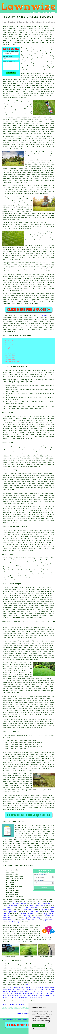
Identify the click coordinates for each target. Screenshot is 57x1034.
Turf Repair (32, 995)
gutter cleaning (33, 918)
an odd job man (26, 914)
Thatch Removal (37, 987)
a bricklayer (34, 912)
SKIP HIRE (6, 908)
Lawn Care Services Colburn (17, 866)
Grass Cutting (9, 1019)
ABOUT (39, 12)
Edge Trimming (24, 987)
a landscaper (14, 906)
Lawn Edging (45, 989)
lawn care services (9, 203)
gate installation (45, 904)
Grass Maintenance (36, 997)
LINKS (34, 12)
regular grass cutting (11, 841)
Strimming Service (16, 991)
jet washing (13, 912)
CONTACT (45, 12)
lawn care (31, 760)
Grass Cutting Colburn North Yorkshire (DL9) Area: (22, 26)
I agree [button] (35, 1025)
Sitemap (3, 1019)
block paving (14, 922)
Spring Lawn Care (30, 989)
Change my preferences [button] (39, 1028)
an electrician (28, 920)
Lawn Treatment (44, 995)
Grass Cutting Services (11, 993)
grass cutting (36, 42)
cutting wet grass (21, 372)
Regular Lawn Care (19, 995)
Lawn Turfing (49, 991)
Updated (19, 1019)
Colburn (44, 315)
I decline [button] (41, 1025)
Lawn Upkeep (49, 987)
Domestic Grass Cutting (34, 991)
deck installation (19, 904)
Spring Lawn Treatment (11, 989)
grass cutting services (45, 83)
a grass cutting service (36, 530)
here (26, 984)
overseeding (48, 473)
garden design (47, 910)
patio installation (37, 906)
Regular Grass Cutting (32, 993)
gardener (46, 825)
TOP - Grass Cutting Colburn (13, 1004)
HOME (30, 12)
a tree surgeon (30, 908)
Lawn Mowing (25, 1019)
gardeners (49, 920)
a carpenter (26, 910)
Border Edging (12, 987)
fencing (27, 916)
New (15, 1019)
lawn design (34, 224)
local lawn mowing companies (17, 534)
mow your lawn (26, 103)
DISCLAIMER (52, 12)
